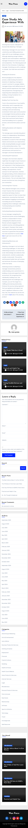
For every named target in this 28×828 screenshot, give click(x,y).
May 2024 (4, 580)
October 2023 (5, 607)
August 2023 (5, 611)
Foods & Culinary (6, 660)
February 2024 (6, 592)
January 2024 (6, 595)
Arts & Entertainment (8, 637)
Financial (4, 656)
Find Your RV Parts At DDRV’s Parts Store (13, 487)
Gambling (4, 664)
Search (4, 463)
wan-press (9, 26)
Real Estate (5, 698)
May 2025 (4, 535)
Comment (5, 404)
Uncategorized (6, 720)
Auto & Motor (5, 641)
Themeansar (14, 826)
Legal (4, 15)
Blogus (22, 824)
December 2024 (6, 554)
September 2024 (6, 565)
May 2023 (4, 622)
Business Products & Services (10, 645)
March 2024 (5, 588)
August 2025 (5, 524)
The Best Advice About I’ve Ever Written (13, 480)
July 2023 (4, 614)
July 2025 (4, 527)
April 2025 (4, 539)
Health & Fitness (6, 667)
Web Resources (6, 724)
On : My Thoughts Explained (9, 495)
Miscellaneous (6, 686)
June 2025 (5, 531)
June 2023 (5, 618)
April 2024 (5, 584)
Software (4, 705)
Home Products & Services (9, 675)
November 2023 (6, 603)
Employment (5, 652)
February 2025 (6, 546)
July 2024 (4, 573)
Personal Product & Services (9, 690)
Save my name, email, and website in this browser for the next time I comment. (13, 450)
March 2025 (5, 542)
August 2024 (5, 569)
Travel (3, 717)
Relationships (5, 701)
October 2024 (5, 561)
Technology (5, 713)
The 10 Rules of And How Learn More (12, 484)
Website (4, 440)
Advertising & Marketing (8, 633)
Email (4, 433)
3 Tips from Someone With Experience (20, 314)
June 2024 (5, 577)
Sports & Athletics (7, 709)
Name (4, 426)
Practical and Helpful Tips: (11, 368)
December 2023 (6, 599)
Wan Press (13, 4)
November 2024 (6, 558)
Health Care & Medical (8, 671)
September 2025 (6, 520)
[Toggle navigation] (1, 3)
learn (10, 294)
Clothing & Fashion (7, 649)
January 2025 (6, 550)
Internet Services (6, 679)
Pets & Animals (6, 694)
